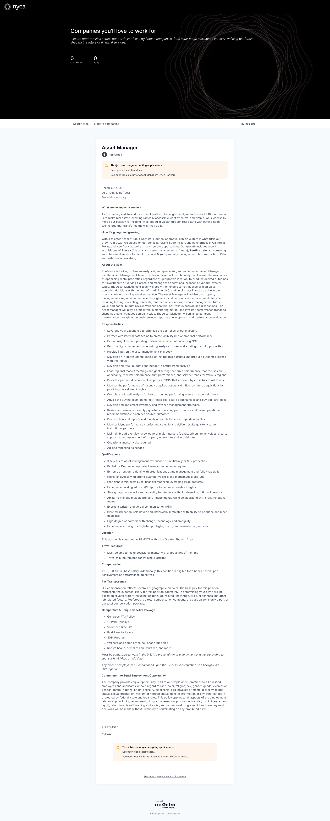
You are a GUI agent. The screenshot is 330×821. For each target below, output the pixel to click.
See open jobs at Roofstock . (127, 170)
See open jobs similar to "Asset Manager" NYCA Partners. (143, 174)
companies (106, 123)
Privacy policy (157, 813)
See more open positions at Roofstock (165, 776)
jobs (81, 123)
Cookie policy (173, 813)
